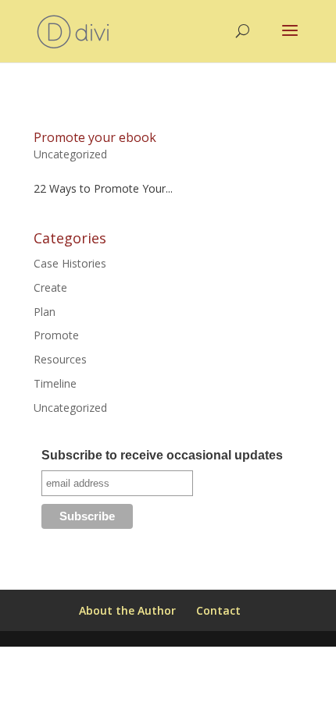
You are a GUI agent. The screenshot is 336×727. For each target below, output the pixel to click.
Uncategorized (70, 154)
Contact (218, 610)
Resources (60, 359)
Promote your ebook (95, 137)
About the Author (127, 610)
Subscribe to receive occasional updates (162, 455)
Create (50, 287)
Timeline (55, 383)
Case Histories (70, 263)
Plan (44, 311)
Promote (56, 335)
